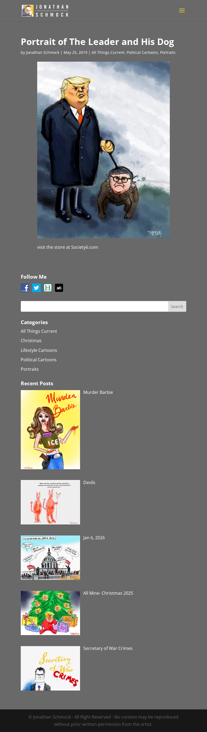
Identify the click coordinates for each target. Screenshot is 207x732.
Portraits (167, 52)
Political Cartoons (142, 52)
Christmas (31, 341)
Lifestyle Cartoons (39, 350)
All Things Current (108, 52)
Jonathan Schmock (42, 52)
